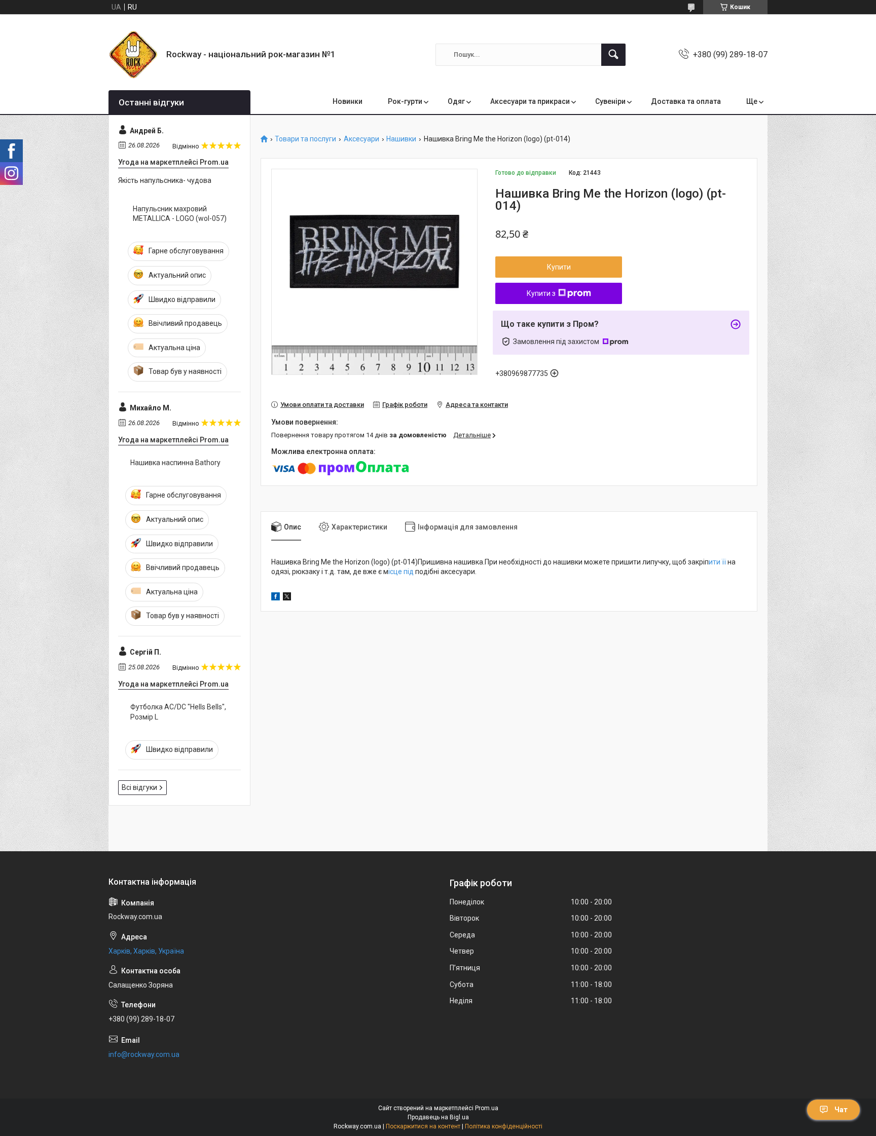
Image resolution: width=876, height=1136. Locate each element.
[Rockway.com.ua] (133, 54)
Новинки (347, 101)
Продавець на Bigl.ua (438, 1117)
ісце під (401, 571)
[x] (287, 598)
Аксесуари (361, 139)
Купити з (541, 293)
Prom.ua (486, 1108)
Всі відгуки (139, 787)
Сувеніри (610, 101)
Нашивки (401, 139)
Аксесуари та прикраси (530, 101)
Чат (841, 1110)
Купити (559, 267)
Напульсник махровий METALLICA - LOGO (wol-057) (180, 214)
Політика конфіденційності (503, 1126)
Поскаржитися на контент (423, 1126)
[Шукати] (613, 55)
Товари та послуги (305, 139)
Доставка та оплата (686, 101)
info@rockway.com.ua (143, 1054)
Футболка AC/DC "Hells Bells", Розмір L (178, 712)
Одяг (456, 101)
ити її (718, 562)
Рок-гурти (405, 101)
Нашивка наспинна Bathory (175, 463)
